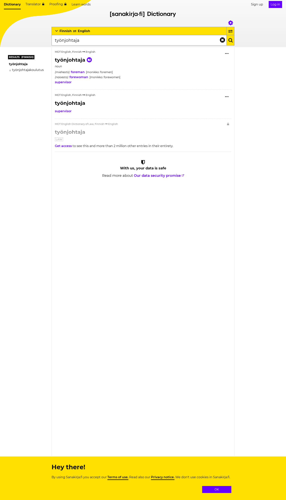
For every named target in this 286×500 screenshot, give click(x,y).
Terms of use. (117, 477)
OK (217, 489)
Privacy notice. (163, 477)
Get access (64, 146)
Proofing (56, 4)
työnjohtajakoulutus (28, 70)
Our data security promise (157, 175)
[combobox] (139, 40)
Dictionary (12, 4)
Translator (33, 4)
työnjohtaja (18, 64)
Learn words (81, 4)
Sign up (257, 4)
